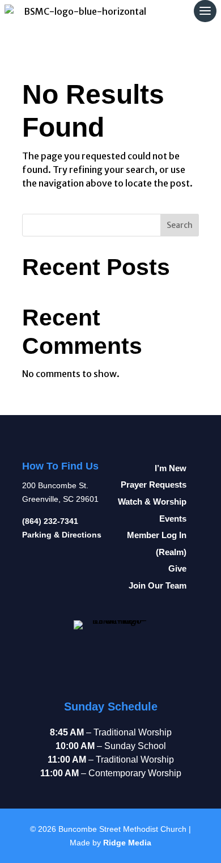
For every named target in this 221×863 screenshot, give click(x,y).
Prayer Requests (153, 484)
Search (180, 225)
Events (172, 518)
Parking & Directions (61, 535)
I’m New (170, 468)
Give (177, 568)
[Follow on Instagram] (37, 635)
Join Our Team (157, 585)
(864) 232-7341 (50, 521)
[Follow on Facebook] (37, 663)
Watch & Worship (152, 501)
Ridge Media (127, 842)
